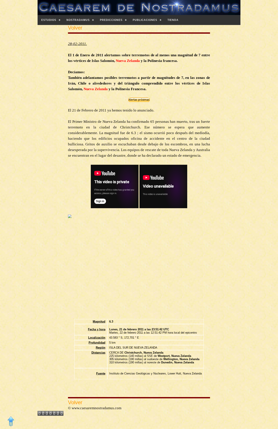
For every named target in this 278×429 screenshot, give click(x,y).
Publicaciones (145, 20)
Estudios (48, 20)
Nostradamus (78, 20)
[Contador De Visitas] (50, 414)
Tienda (173, 20)
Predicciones (111, 20)
